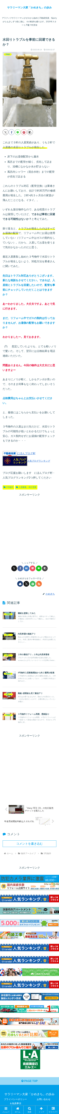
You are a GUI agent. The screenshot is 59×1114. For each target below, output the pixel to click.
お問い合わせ (43, 1099)
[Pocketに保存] (32, 568)
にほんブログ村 (26, 453)
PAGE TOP (31, 1081)
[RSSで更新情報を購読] (39, 584)
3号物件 (9, 487)
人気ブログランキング (38, 461)
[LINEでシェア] (18, 132)
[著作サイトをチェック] (20, 584)
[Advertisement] (29, 526)
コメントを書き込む (29, 843)
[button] (30, 132)
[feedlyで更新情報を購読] (33, 584)
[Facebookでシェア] (11, 132)
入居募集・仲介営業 (27, 487)
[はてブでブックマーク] (26, 568)
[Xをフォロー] (26, 584)
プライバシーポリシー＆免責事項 (15, 1101)
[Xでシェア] (5, 132)
